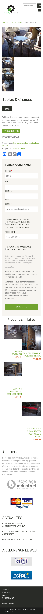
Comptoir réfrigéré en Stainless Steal (14, 391)
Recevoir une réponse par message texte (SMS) (19, 248)
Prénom (8, 191)
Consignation (8, 598)
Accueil (5, 23)
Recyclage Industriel (18, 610)
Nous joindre (8, 603)
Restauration (15, 23)
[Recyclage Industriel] (11, 9)
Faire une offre (11, 131)
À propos (6, 592)
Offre (8, 171)
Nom (7, 182)
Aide (4, 601)
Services (6, 595)
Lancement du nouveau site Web (18, 539)
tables (22, 148)
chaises (15, 148)
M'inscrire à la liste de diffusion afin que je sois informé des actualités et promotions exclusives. (19, 223)
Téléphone (10, 232)
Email (8, 204)
